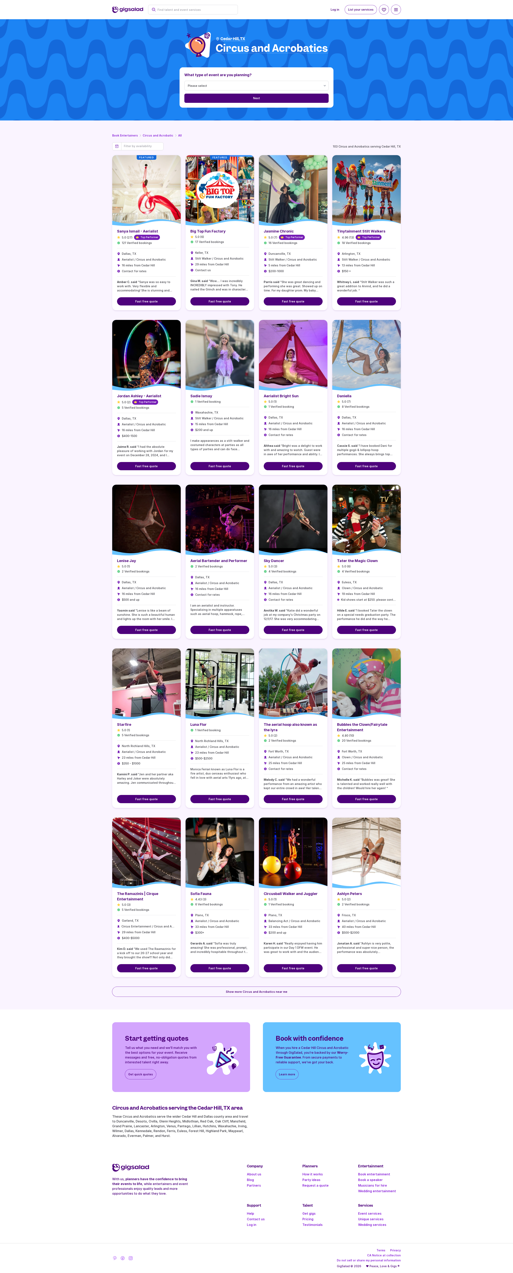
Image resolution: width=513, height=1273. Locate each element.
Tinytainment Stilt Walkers (361, 231)
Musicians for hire (372, 1185)
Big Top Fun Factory (208, 231)
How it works (312, 1174)
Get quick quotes (140, 1074)
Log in (335, 9)
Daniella (344, 396)
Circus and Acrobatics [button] (272, 48)
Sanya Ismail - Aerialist (137, 231)
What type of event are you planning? (218, 75)
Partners (254, 1185)
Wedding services (372, 1225)
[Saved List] (384, 9)
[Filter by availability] (142, 146)
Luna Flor (198, 724)
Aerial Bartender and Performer (218, 561)
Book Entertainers (125, 135)
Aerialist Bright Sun (281, 396)
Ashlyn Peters (349, 894)
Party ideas (311, 1180)
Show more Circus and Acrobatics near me (256, 991)
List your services (361, 9)
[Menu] (396, 9)
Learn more (287, 1074)
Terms (381, 1250)
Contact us (256, 1219)
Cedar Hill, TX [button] (232, 38)
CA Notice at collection (384, 1255)
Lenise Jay (126, 561)
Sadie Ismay (201, 396)
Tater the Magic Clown (357, 561)
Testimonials (312, 1225)
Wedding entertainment (377, 1191)
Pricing (307, 1219)
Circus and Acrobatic (158, 135)
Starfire (124, 724)
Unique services (371, 1219)
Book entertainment (374, 1174)
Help (250, 1213)
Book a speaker (370, 1180)
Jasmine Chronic (279, 231)
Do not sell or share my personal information (369, 1260)
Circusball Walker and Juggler (291, 894)
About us (254, 1174)
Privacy (395, 1250)
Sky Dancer (274, 561)
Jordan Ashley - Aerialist (139, 396)
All (180, 135)
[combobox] (195, 9)
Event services (370, 1213)
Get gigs (309, 1213)
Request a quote (315, 1185)
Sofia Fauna (200, 894)
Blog (250, 1180)
